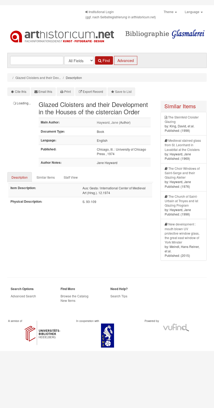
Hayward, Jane (107, 122)
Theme (169, 11)
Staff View (71, 177)
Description (19, 177)
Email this (45, 91)
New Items (68, 300)
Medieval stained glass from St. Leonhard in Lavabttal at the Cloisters (183, 144)
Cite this (20, 91)
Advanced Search (23, 296)
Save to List (123, 91)
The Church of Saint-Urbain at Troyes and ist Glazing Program (181, 200)
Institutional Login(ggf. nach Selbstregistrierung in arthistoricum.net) (120, 14)
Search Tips (118, 296)
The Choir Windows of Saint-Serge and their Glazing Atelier (182, 172)
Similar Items (46, 177)
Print (67, 91)
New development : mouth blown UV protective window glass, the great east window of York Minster (182, 233)
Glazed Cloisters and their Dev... (38, 77)
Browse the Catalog (74, 296)
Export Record (93, 91)
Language (192, 11)
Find (106, 60)
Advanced (125, 60)
